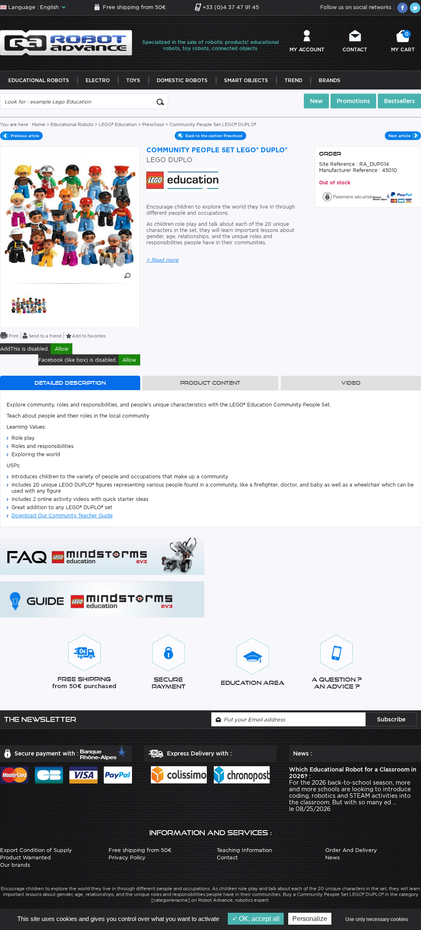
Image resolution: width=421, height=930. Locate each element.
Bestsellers (399, 101)
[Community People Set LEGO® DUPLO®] (29, 305)
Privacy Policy (127, 857)
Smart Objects (246, 80)
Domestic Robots (182, 80)
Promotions (353, 101)
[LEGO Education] (182, 180)
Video (351, 383)
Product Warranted (25, 857)
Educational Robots (38, 80)
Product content (210, 383)
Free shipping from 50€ (134, 7)
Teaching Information (244, 850)
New (316, 101)
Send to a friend (45, 335)
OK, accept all (258, 918)
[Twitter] (414, 7)
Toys (133, 80)
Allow (61, 349)
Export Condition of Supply (36, 850)
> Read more (162, 260)
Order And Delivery (351, 850)
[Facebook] (402, 7)
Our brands (15, 865)
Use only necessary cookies (376, 919)
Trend (293, 80)
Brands (329, 80)
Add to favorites (89, 335)
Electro (98, 80)
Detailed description (70, 383)
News (332, 857)
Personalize (309, 918)
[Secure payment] (367, 196)
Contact (354, 49)
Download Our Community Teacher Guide (62, 515)
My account (306, 49)
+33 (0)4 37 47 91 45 (231, 7)
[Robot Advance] (66, 42)
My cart (403, 42)
